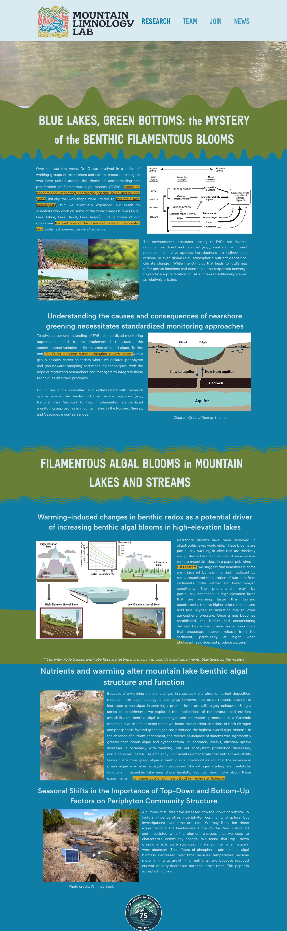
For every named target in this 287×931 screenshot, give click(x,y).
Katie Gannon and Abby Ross (87, 659)
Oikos (167, 871)
